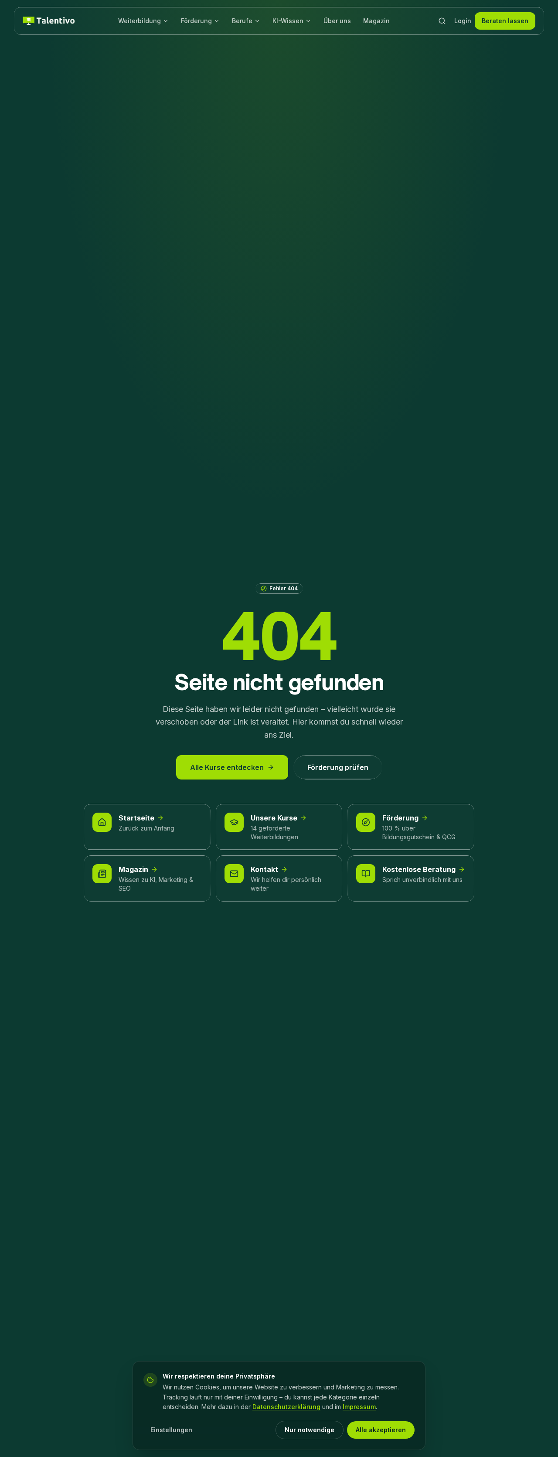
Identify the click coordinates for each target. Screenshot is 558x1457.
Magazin (376, 20)
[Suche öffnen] (442, 21)
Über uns (337, 20)
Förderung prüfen (337, 767)
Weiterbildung (139, 20)
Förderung (196, 20)
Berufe (242, 20)
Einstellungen (171, 1429)
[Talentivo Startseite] (49, 21)
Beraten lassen (505, 20)
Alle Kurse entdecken (227, 767)
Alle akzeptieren (381, 1429)
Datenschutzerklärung (286, 1406)
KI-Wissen (287, 20)
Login (462, 20)
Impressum (359, 1406)
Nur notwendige (309, 1429)
